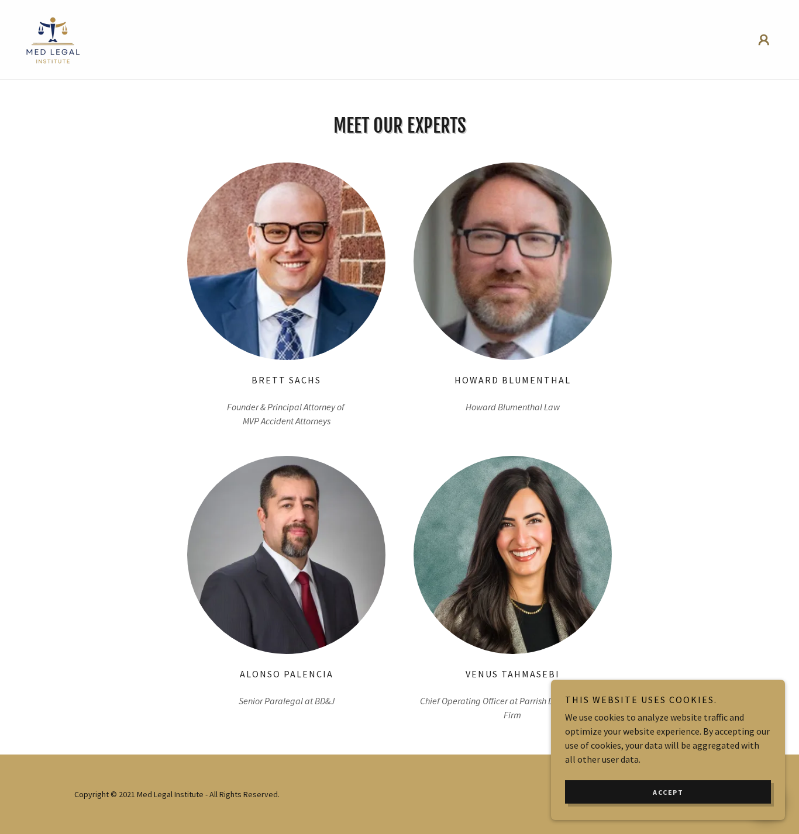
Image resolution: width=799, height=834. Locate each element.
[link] (53, 38)
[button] (764, 39)
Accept (668, 792)
